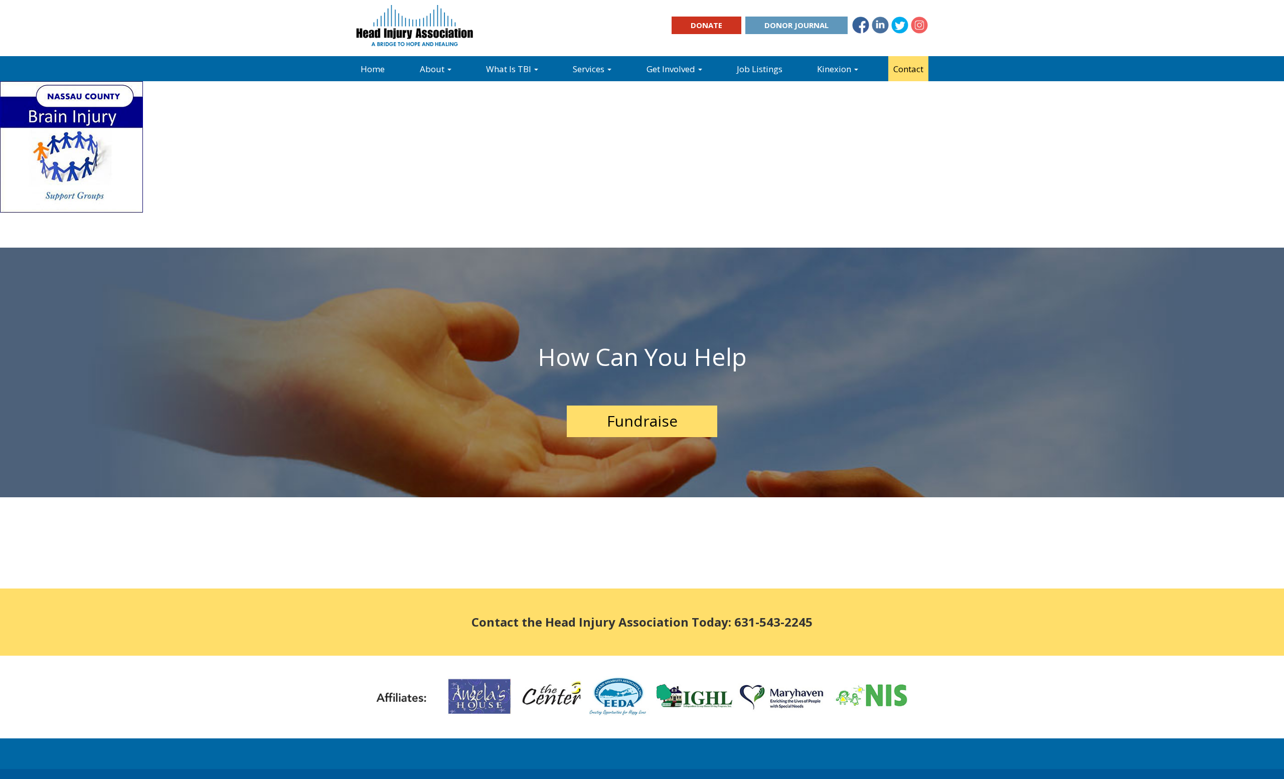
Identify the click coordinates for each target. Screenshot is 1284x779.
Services (589, 69)
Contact (908, 69)
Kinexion (835, 69)
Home (373, 69)
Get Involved (672, 69)
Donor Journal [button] (796, 25)
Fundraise (642, 421)
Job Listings (759, 69)
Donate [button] (706, 25)
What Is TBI (509, 69)
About (433, 69)
